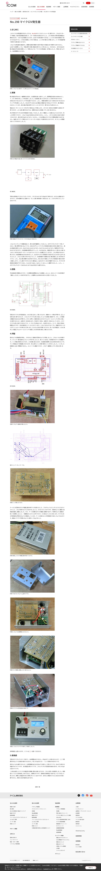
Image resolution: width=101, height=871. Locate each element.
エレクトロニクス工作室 (76, 36)
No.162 (34, 33)
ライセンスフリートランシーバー (39, 809)
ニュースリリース (14, 839)
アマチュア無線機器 (60, 809)
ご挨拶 (77, 806)
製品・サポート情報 (14, 841)
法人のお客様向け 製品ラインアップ (18, 811)
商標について (35, 860)
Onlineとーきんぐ (75, 39)
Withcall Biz (58, 817)
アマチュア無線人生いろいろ (78, 42)
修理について (13, 823)
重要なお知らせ (13, 837)
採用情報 (91, 7)
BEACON (74, 29)
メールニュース (74, 51)
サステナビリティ (74, 7)
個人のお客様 (40, 7)
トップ (11, 11)
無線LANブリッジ (60, 844)
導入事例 (12, 809)
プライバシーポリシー (20, 869)
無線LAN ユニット (60, 842)
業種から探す (13, 806)
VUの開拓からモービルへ (77, 48)
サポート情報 (56, 7)
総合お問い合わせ (65, 3)
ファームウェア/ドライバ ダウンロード (18, 817)
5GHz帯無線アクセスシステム (62, 839)
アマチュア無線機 (36, 806)
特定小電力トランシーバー (62, 813)
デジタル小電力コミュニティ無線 (63, 815)
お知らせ (12, 834)
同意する (91, 867)
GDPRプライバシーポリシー (34, 869)
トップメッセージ (79, 809)
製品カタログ (13, 813)
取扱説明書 (12, 815)
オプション (57, 853)
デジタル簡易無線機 (60, 821)
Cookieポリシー (47, 869)
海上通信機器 (35, 813)
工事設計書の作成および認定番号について (41, 828)
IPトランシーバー (60, 826)
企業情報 (65, 7)
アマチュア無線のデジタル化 (78, 45)
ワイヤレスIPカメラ (60, 850)
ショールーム (78, 826)
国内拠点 (77, 821)
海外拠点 (77, 823)
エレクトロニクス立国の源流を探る (79, 33)
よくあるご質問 (13, 819)
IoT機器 (58, 848)
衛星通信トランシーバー (61, 823)
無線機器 (57, 806)
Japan (88, 3)
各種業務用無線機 (60, 828)
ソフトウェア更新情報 (15, 844)
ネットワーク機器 (59, 835)
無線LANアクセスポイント (62, 837)
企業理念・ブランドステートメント (83, 811)
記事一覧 (37, 787)
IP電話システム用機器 (61, 846)
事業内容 (77, 815)
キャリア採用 (78, 846)
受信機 (33, 811)
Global (92, 3)
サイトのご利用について (15, 860)
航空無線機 (58, 832)
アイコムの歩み (79, 817)
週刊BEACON (26, 11)
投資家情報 (84, 7)
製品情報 (48, 7)
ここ (30, 751)
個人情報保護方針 (26, 860)
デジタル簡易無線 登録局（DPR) (63, 819)
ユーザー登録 (13, 821)
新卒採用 (77, 844)
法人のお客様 (31, 7)
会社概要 (77, 813)
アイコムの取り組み (80, 819)
